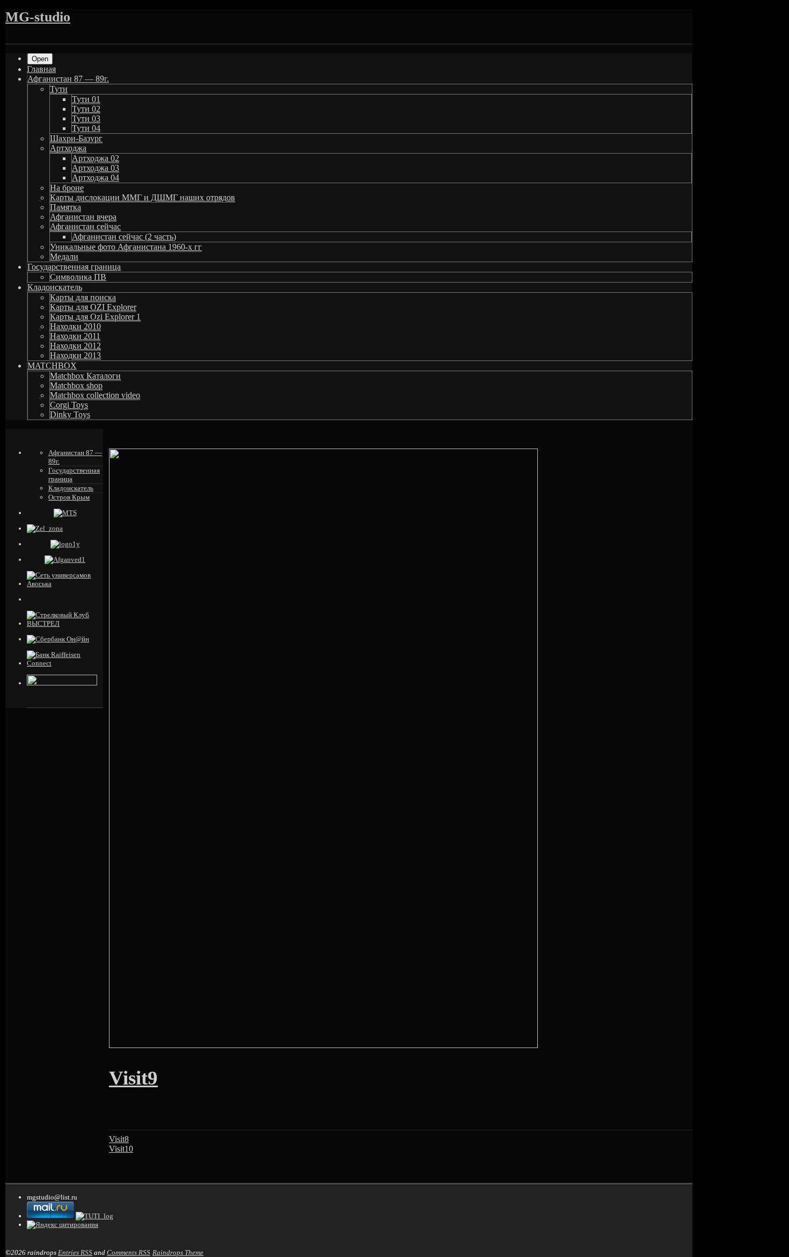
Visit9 (133, 1078)
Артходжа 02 (95, 158)
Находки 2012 (75, 345)
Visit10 (121, 1148)
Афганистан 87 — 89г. (68, 78)
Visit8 (119, 1139)
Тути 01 (86, 99)
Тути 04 (86, 128)
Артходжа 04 (95, 177)
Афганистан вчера (83, 216)
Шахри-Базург (76, 138)
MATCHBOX (52, 365)
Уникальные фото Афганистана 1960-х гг (126, 246)
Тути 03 (86, 118)
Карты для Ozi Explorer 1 (95, 316)
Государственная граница (74, 266)
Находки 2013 (75, 355)
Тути (59, 88)
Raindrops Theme (177, 1252)
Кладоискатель (54, 287)
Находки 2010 (75, 326)
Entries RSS (75, 1252)
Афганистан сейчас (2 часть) (124, 236)
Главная (41, 69)
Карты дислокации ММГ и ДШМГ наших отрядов (142, 197)
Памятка (65, 207)
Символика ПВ (78, 276)
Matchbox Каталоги (85, 375)
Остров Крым (69, 497)
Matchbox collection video (95, 395)
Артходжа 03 (95, 167)
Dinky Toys (70, 414)
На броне (67, 187)
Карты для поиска (83, 297)
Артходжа (68, 148)
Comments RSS (128, 1252)
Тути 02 (86, 108)
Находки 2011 (75, 336)
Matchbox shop (76, 385)
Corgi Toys (69, 404)
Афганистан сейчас (85, 226)
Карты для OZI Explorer (93, 307)
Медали (64, 256)
